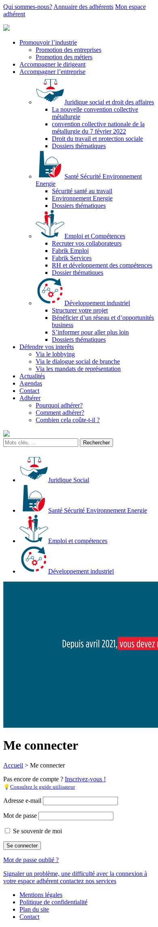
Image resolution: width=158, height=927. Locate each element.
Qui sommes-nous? (27, 6)
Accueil (13, 765)
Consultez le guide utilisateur (42, 787)
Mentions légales (40, 894)
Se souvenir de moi (36, 831)
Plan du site (34, 909)
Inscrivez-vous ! (85, 779)
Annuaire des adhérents (83, 6)
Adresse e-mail (22, 800)
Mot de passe (20, 815)
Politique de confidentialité (53, 902)
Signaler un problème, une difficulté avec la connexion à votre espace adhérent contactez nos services (75, 877)
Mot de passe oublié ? (31, 859)
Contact (29, 916)
